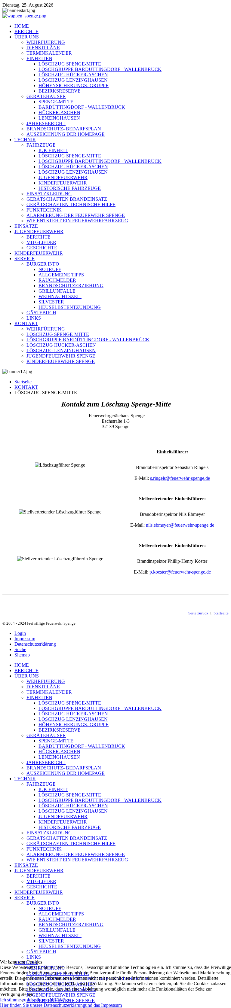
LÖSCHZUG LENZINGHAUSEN (73, 80)
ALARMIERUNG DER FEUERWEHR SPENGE (75, 215)
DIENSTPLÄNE (43, 47)
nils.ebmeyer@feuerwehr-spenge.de (180, 525)
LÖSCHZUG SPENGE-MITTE (69, 63)
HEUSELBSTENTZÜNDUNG (69, 307)
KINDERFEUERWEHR (62, 182)
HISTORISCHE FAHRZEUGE (69, 188)
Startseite (23, 381)
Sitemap (22, 654)
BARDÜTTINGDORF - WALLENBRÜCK (81, 107)
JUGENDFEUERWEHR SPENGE (60, 355)
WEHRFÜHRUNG (45, 42)
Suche (20, 649)
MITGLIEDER (41, 242)
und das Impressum (103, 1005)
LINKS (33, 318)
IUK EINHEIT (53, 150)
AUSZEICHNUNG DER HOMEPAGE (65, 134)
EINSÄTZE (26, 226)
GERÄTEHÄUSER (46, 96)
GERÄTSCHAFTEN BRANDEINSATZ (66, 199)
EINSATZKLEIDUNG (49, 193)
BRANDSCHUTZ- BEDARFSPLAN (63, 128)
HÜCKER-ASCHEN (59, 112)
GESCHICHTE (41, 247)
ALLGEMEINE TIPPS (61, 274)
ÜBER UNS (26, 36)
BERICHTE (26, 31)
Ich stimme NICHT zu (49, 999)
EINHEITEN (39, 58)
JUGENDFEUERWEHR (63, 177)
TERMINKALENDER (49, 53)
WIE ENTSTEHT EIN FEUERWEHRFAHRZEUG (77, 220)
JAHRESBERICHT (46, 123)
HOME (21, 26)
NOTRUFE (49, 269)
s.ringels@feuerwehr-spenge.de (180, 478)
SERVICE (24, 258)
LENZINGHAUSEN (59, 117)
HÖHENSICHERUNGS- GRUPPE (73, 85)
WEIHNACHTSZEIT (60, 296)
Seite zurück (198, 613)
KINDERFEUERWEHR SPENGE (60, 361)
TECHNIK (25, 139)
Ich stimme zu (13, 999)
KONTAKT (26, 323)
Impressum (24, 638)
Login (20, 633)
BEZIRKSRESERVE (59, 90)
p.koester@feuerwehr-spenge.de (180, 571)
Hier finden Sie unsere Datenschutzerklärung (42, 1005)
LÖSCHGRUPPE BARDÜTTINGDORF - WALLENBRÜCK (100, 69)
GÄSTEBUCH (41, 312)
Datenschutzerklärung (35, 644)
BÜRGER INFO (42, 263)
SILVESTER (51, 301)
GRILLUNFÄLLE (56, 291)
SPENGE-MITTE (55, 101)
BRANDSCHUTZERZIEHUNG (70, 285)
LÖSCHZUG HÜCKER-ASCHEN (73, 74)
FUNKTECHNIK (44, 209)
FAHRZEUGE (41, 145)
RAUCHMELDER (57, 280)
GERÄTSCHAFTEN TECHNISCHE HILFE (71, 204)
